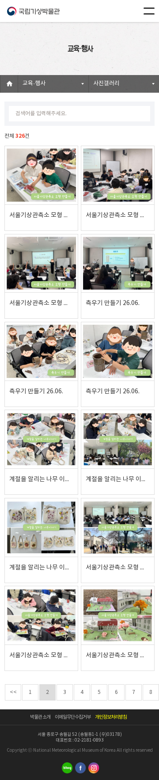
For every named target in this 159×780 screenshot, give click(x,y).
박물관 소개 (40, 717)
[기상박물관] (33, 11)
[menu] (149, 11)
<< (13, 692)
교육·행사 (34, 83)
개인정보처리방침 (111, 717)
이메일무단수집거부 (73, 717)
